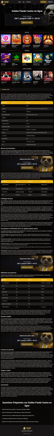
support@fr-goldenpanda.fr (27, 430)
